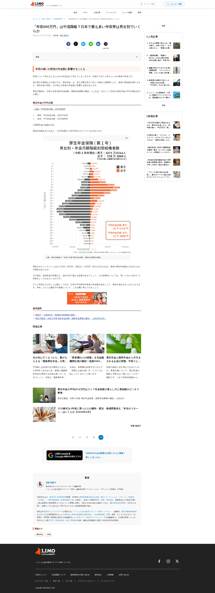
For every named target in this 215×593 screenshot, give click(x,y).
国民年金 (87, 514)
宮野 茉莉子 (51, 483)
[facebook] (159, 561)
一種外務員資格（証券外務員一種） (61, 500)
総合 (75, 12)
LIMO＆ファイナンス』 (95, 517)
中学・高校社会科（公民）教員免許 (64, 520)
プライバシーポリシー (86, 581)
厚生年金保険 (77, 514)
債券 (103, 500)
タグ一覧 (68, 581)
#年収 (49, 534)
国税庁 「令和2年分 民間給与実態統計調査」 (56, 315)
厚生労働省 (125, 511)
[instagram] (168, 561)
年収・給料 (46, 19)
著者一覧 (56, 581)
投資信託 (109, 500)
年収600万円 (58, 19)
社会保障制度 (99, 514)
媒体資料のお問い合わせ (80, 575)
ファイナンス (111, 12)
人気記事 (96, 12)
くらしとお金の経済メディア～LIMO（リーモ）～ (93, 511)
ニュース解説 (127, 12)
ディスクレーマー (108, 581)
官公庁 (43, 514)
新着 (139, 12)
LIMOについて (41, 575)
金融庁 (134, 511)
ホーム (35, 19)
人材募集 (110, 575)
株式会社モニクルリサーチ (52, 511)
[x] (177, 561)
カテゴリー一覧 (41, 581)
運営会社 (98, 575)
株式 (97, 500)
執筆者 (61, 35)
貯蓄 (108, 514)
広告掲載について (59, 575)
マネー (85, 12)
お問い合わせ (124, 575)
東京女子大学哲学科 (57, 497)
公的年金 (66, 514)
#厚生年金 (39, 534)
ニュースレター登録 (174, 4)
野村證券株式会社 (87, 497)
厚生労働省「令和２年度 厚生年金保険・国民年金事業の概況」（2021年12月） (70, 318)
